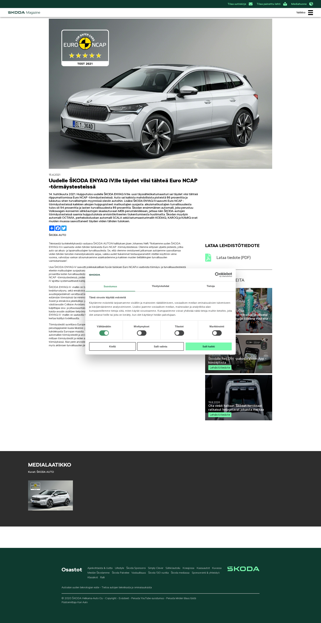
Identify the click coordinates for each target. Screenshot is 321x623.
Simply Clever (155, 568)
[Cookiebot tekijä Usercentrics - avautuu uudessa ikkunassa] (217, 274)
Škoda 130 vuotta (158, 572)
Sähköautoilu (173, 568)
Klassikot (92, 577)
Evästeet (124, 598)
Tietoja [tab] (211, 286)
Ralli (102, 577)
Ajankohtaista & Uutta (100, 568)
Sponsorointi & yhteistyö (206, 572)
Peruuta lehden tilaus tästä (181, 598)
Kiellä (112, 346)
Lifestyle (119, 568)
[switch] (141, 333)
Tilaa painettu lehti (269, 4)
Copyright (110, 598)
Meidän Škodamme (98, 572)
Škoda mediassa (180, 572)
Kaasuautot (203, 568)
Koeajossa (188, 568)
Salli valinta (160, 346)
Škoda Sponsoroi (136, 568)
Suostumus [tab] (110, 286)
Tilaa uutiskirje (237, 4)
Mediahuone (299, 4)
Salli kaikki (208, 346)
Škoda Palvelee (120, 572)
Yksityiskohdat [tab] (160, 286)
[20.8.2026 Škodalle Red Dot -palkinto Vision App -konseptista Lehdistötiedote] (238, 372)
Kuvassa (217, 568)
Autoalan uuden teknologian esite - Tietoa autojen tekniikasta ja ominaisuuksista (107, 587)
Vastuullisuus (138, 572)
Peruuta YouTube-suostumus (147, 598)
